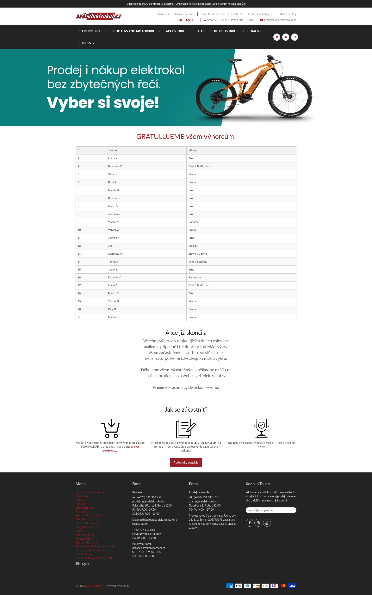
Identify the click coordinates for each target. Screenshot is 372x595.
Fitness (85, 43)
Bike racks (252, 31)
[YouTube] (267, 523)
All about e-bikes (185, 14)
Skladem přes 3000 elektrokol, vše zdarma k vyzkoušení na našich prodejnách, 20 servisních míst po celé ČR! (186, 3)
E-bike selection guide (261, 14)
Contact (80, 503)
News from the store (213, 14)
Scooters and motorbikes (134, 31)
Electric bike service (87, 523)
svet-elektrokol (94, 585)
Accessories (176, 31)
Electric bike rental (86, 542)
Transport (81, 511)
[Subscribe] (291, 510)
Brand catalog (288, 14)
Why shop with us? (87, 527)
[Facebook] (249, 523)
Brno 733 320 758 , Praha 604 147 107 (230, 19)
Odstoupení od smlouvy (90, 492)
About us (163, 14)
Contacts (236, 14)
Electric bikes (90, 31)
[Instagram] (258, 523)
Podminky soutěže (186, 462)
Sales (200, 31)
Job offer (81, 519)
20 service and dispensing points (95, 546)
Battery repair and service (91, 550)
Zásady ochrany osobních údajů (94, 558)
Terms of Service (85, 534)
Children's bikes (224, 31)
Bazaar (80, 530)
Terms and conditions (88, 515)
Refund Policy (84, 538)
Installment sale (85, 507)
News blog (82, 496)
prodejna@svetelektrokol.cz (280, 19)
